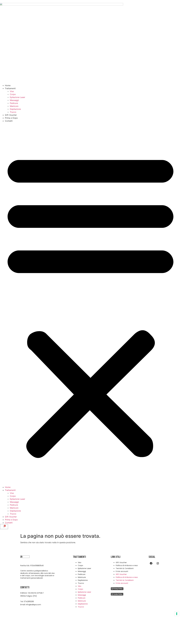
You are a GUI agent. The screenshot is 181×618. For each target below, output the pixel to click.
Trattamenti (10, 88)
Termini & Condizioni (124, 568)
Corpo (13, 94)
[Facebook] (151, 563)
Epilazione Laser (17, 97)
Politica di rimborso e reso (127, 565)
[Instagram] (157, 563)
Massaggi (14, 100)
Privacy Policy (117, 588)
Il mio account (122, 571)
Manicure (14, 106)
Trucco (13, 112)
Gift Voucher (11, 115)
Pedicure (14, 103)
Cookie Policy (117, 594)
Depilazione (15, 109)
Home (7, 85)
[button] (90, 304)
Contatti (9, 121)
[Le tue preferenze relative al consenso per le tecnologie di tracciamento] (176, 613)
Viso (12, 91)
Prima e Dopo (11, 118)
